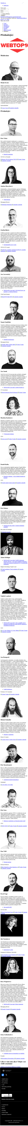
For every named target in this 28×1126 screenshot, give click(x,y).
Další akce (6, 5)
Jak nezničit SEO (8, 907)
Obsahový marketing (8, 734)
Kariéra (3, 1108)
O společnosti (5, 1104)
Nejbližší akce (5, 1079)
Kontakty (4, 1110)
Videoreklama (7, 199)
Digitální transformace (9, 339)
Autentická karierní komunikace (11, 779)
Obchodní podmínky (6, 1086)
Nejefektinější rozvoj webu (10, 244)
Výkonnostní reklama (9, 434)
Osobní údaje (5, 1112)
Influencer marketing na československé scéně (14, 821)
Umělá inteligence (8, 689)
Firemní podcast (7, 862)
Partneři (5, 28)
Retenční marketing (8, 154)
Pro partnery (5, 1083)
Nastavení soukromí (6, 1114)
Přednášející (6, 26)
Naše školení (5, 1081)
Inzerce (3, 1106)
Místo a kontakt (7, 30)
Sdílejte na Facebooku (6, 1066)
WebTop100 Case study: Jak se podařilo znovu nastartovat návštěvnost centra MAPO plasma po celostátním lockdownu (15, 624)
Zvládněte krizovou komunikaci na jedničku (14, 1053)
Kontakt (3, 1088)
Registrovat (3, 16)
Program (6, 24)
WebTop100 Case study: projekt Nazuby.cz (14, 387)
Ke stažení (6, 27)
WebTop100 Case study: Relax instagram (13, 1004)
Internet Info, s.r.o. (19, 1120)
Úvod (5, 23)
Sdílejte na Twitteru (16, 1066)
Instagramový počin (8, 949)
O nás (3, 1084)
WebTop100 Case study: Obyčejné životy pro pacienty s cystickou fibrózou (14, 291)
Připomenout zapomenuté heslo (13, 16)
